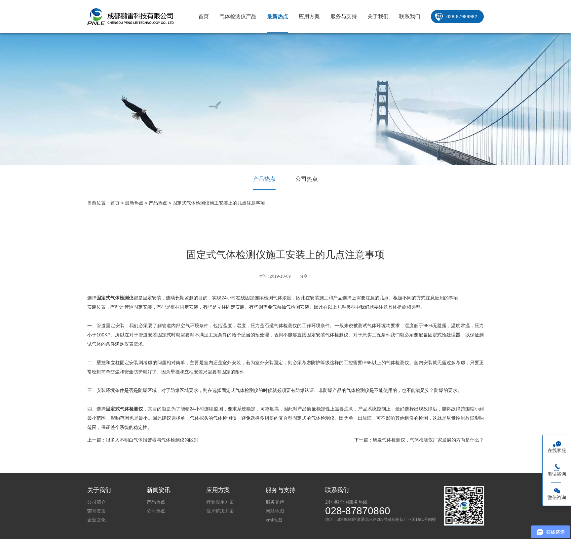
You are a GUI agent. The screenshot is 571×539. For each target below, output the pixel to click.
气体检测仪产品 (237, 16)
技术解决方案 (220, 511)
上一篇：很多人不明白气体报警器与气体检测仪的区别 (142, 440)
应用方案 (309, 16)
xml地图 (274, 519)
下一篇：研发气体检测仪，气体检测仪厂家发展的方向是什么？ (419, 440)
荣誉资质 (96, 511)
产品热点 (264, 179)
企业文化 (96, 519)
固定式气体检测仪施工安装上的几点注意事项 (218, 203)
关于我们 (378, 16)
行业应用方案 (220, 502)
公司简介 (96, 502)
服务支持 (275, 502)
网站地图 (275, 511)
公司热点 (306, 179)
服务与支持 (343, 16)
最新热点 (277, 16)
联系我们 (409, 16)
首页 (203, 16)
